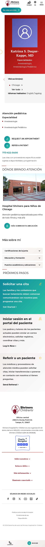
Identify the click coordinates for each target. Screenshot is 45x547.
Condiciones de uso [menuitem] (22, 515)
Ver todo (16, 89)
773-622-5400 (10, 152)
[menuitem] (22, 459)
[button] (35, 3)
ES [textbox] (35, 5)
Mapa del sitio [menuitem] (22, 518)
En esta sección (9, 10)
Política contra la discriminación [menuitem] (22, 512)
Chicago (16, 85)
